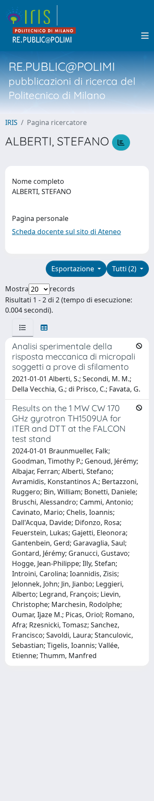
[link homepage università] (44, 36)
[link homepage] (31, 15)
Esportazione (73, 268)
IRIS (11, 122)
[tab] (22, 328)
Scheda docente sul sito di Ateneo (66, 231)
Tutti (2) (125, 268)
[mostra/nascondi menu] (145, 36)
